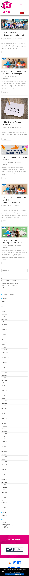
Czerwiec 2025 (4, 337)
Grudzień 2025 (4, 321)
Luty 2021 (3, 466)
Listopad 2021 (4, 444)
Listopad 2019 (4, 505)
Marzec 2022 (4, 433)
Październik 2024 (4, 357)
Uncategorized (19, 38)
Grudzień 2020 (4, 472)
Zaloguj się (3, 522)
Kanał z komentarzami (7, 525)
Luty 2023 (3, 405)
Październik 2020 (4, 477)
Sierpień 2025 (4, 332)
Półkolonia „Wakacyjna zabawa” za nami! (9, 283)
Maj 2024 (3, 370)
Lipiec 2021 (3, 454)
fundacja (4, 38)
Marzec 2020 (4, 494)
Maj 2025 (3, 339)
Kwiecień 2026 (4, 311)
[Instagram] (9, 12)
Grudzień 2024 (4, 352)
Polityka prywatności (17, 574)
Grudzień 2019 (4, 502)
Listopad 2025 (4, 324)
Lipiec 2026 (3, 304)
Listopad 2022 (4, 413)
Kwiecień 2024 (4, 372)
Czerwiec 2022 (4, 426)
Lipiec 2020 (3, 484)
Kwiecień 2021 (4, 461)
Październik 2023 (4, 388)
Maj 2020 (3, 489)
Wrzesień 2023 (4, 390)
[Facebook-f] (4, 12)
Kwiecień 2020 (4, 492)
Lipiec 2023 (3, 393)
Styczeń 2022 (4, 439)
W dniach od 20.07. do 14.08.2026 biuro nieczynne (11, 280)
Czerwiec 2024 (4, 367)
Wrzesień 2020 (4, 479)
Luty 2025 (3, 347)
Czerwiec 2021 (4, 456)
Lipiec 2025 (3, 334)
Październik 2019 (4, 507)
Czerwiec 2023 (4, 395)
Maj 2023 (3, 398)
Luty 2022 (3, 436)
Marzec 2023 (4, 403)
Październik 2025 (4, 326)
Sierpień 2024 (4, 362)
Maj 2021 (3, 459)
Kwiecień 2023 (4, 400)
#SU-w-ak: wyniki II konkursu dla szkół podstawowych (13, 72)
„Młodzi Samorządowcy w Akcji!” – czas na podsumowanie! (13, 278)
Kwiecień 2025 (4, 342)
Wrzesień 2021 (4, 449)
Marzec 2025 (4, 344)
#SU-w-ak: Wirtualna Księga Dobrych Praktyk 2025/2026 (13, 290)
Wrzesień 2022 (4, 418)
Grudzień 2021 (4, 441)
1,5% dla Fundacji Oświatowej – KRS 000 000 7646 (14, 158)
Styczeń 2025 (4, 349)
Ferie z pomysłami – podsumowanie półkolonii (12, 34)
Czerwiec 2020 (4, 487)
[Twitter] (6, 12)
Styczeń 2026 (4, 319)
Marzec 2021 (4, 464)
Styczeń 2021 (4, 469)
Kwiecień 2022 (4, 431)
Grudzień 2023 (4, 382)
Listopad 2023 (4, 385)
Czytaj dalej (5, 51)
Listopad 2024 (4, 354)
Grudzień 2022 (4, 411)
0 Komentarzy (5, 39)
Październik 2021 (4, 446)
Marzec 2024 (4, 375)
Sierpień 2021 (4, 451)
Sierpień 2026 (4, 301)
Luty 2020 (3, 497)
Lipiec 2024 (3, 365)
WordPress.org (4, 527)
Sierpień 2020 (4, 482)
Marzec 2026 (4, 314)
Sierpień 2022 (4, 421)
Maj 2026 (3, 309)
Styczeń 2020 (4, 500)
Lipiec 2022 (3, 423)
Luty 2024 (3, 377)
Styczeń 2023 (4, 408)
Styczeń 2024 (4, 380)
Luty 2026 (3, 316)
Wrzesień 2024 (4, 360)
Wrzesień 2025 (4, 329)
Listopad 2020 (4, 474)
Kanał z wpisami (5, 524)
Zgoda (7, 574)
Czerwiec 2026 (4, 306)
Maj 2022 (3, 428)
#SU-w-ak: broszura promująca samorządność (12, 241)
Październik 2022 (4, 416)
